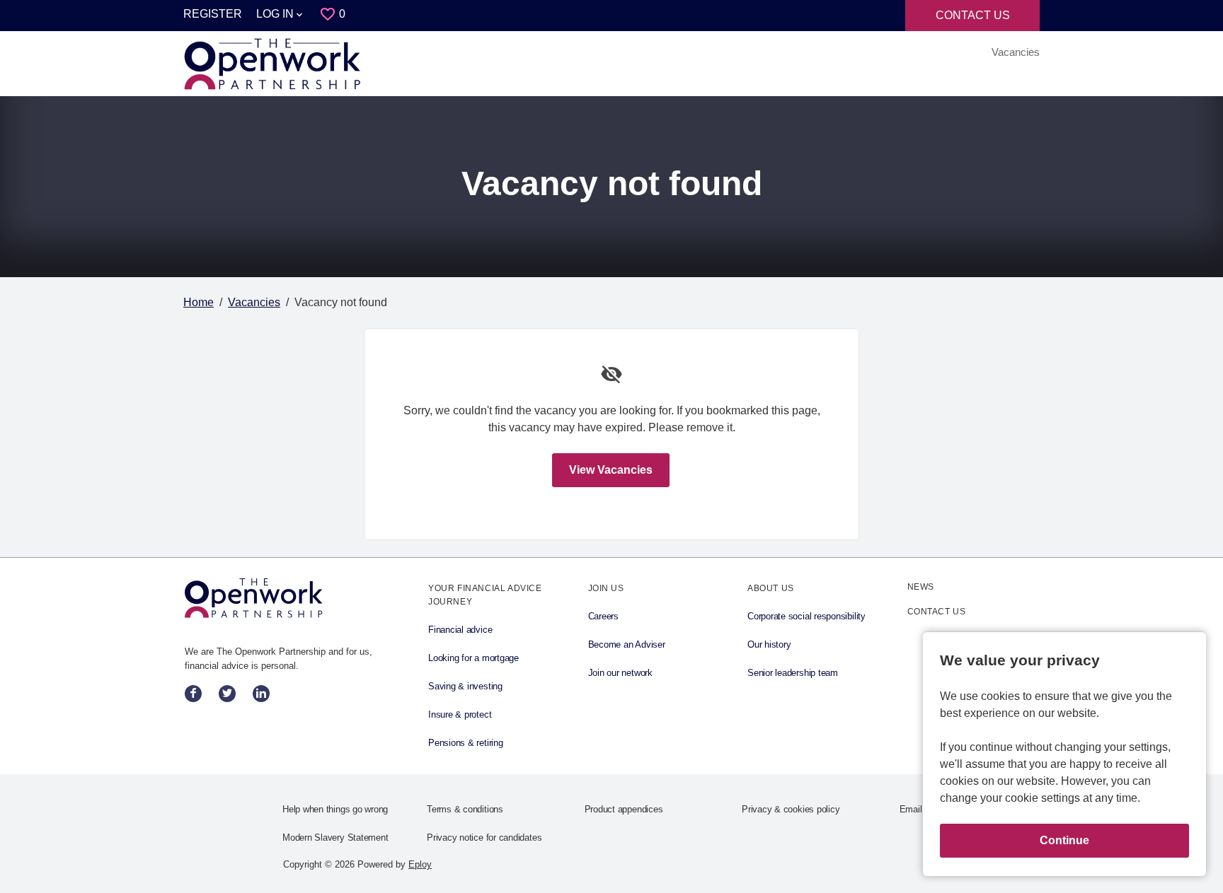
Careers (603, 616)
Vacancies (1016, 52)
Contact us (973, 15)
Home (198, 302)
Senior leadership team (792, 672)
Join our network (620, 672)
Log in (275, 14)
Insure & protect (459, 714)
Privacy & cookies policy (790, 809)
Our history (769, 644)
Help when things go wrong (335, 809)
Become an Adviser (626, 644)
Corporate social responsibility (806, 616)
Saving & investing (465, 686)
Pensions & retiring (465, 742)
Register (212, 14)
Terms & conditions (465, 809)
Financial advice (460, 629)
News (920, 587)
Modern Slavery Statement (335, 837)
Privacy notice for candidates (484, 837)
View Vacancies (611, 470)
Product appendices (624, 809)
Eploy (420, 864)
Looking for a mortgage (473, 658)
